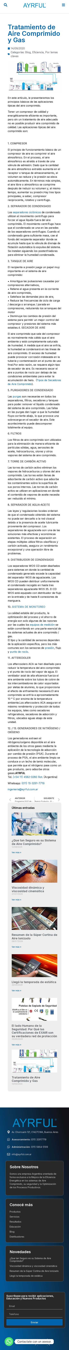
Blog (28, 52)
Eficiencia (38, 52)
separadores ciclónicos (27, 212)
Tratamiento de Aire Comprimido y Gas (26, 1079)
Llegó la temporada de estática (34, 982)
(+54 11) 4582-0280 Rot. (28, 777)
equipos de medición (42, 624)
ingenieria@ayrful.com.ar (23, 789)
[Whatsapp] (9, 1341)
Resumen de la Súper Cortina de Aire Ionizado (34, 1271)
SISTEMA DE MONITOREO (28, 606)
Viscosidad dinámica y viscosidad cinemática (28, 889)
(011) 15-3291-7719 (33, 783)
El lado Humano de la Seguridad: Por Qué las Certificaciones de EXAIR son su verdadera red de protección (34, 1031)
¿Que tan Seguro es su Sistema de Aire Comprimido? (34, 842)
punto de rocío (19, 651)
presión (49, 647)
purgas (17, 396)
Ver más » (16, 852)
